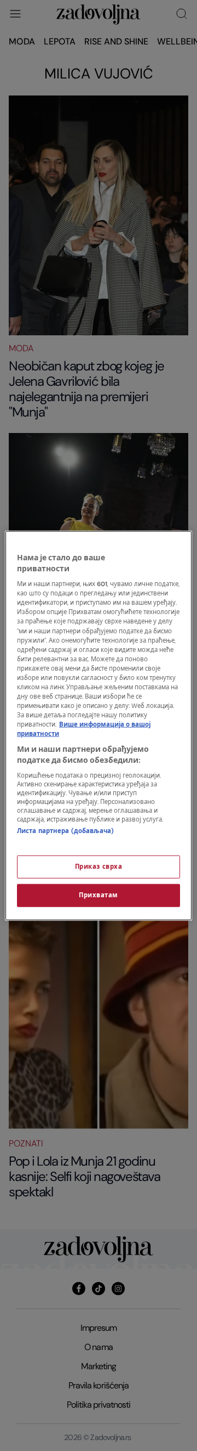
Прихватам (98, 895)
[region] (98, 726)
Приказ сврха (99, 866)
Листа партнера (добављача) (65, 831)
